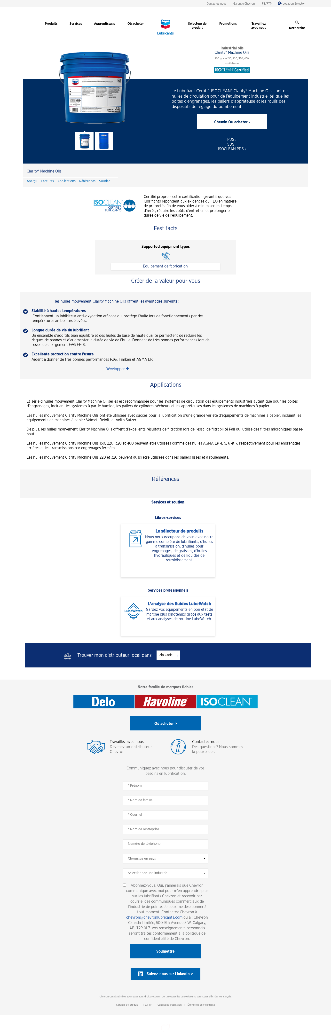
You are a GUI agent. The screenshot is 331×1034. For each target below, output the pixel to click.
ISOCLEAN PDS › (232, 149)
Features (47, 181)
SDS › (231, 144)
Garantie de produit (127, 1005)
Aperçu (32, 181)
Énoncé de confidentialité (201, 1005)
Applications (66, 181)
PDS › (231, 139)
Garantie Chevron (244, 3)
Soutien (104, 181)
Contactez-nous (216, 3)
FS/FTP (267, 3)
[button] (117, 369)
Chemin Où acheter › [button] (232, 122)
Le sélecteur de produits (179, 531)
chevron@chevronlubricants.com (154, 917)
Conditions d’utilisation (170, 1005)
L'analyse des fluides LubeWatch (179, 604)
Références (87, 181)
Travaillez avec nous (127, 742)
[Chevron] (165, 35)
